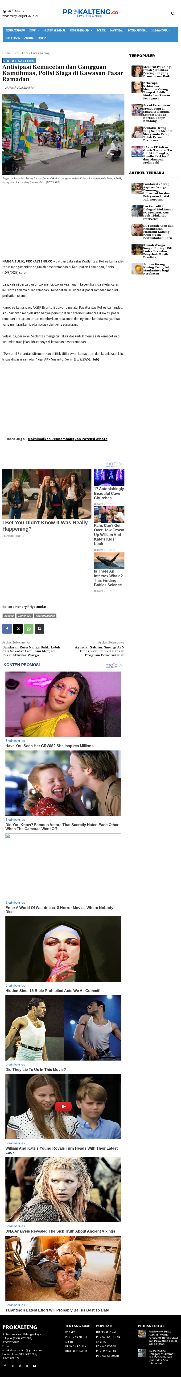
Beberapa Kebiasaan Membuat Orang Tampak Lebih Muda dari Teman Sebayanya (156, 90)
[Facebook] (7, 629)
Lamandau (24, 615)
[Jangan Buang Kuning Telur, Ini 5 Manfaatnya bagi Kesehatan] (137, 269)
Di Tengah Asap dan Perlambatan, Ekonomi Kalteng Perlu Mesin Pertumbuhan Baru (158, 232)
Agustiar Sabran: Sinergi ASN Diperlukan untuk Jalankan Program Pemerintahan (99, 651)
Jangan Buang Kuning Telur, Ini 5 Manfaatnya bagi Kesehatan (157, 269)
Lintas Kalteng (40, 53)
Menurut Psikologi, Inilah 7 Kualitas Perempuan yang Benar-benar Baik (157, 71)
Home (6, 53)
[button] (173, 13)
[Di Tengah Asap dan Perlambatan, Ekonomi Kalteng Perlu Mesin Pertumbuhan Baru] (137, 230)
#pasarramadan (45, 615)
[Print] (39, 629)
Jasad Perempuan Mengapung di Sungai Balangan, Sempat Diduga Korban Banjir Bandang (156, 113)
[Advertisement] (63, 222)
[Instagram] (12, 1366)
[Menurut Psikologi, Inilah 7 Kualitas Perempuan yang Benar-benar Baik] (137, 71)
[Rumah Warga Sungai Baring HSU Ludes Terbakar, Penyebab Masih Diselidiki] (137, 249)
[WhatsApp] (28, 629)
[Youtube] (34, 1366)
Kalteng (8, 615)
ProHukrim (21, 53)
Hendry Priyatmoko (30, 606)
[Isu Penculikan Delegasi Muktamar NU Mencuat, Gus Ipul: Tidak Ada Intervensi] (137, 211)
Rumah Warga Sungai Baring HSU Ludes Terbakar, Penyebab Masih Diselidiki (157, 251)
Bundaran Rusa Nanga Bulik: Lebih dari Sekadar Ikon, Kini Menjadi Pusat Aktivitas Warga (31, 651)
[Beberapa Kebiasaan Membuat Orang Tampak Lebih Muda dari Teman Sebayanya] (137, 87)
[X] (18, 629)
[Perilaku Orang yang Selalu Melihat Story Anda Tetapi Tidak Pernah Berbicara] (137, 132)
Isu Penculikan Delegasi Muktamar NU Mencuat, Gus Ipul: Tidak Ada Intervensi (158, 213)
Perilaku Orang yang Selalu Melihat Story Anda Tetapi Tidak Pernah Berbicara (158, 134)
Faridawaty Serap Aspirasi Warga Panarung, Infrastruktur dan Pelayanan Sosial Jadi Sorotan (156, 191)
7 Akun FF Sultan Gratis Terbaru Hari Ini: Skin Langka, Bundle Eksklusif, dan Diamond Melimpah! (158, 155)
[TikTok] (19, 1366)
